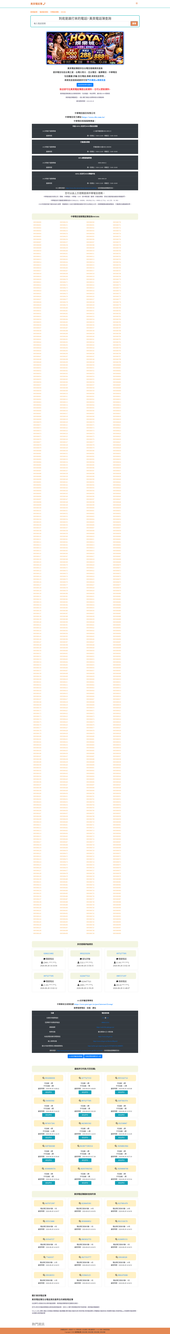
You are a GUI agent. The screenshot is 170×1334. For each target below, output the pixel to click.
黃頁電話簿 (36, 4)
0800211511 (105, 1022)
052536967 (122, 1123)
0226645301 (86, 1203)
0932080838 (50, 1078)
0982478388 (123, 1275)
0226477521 (85, 976)
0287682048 (50, 1146)
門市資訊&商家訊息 (96, 80)
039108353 (49, 1275)
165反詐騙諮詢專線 (75, 1056)
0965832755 (86, 1239)
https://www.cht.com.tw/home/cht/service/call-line (81, 188)
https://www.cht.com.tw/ (93, 117)
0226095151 (123, 1239)
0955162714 (123, 1078)
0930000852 (86, 1221)
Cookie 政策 (99, 1329)
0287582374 (123, 1101)
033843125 (86, 1275)
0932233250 (85, 953)
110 (103, 1018)
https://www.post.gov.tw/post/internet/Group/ (93, 1004)
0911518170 (123, 1221)
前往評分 (48, 1092)
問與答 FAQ (72, 1329)
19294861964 (122, 1146)
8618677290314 (86, 1146)
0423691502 (86, 1123)
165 (108, 1018)
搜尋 (134, 23)
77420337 (50, 1257)
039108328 (122, 1257)
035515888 (49, 1221)
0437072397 (50, 1203)
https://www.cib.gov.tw (105, 1036)
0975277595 (121, 953)
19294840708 (122, 1169)
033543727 (49, 1239)
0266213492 (49, 953)
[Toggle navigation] (137, 4)
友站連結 (84, 1329)
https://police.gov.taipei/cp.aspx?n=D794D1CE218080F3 (105, 1046)
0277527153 (86, 1078)
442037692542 (86, 1169)
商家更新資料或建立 (85, 85)
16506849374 (49, 1169)
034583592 (49, 1101)
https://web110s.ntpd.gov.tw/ (105, 1027)
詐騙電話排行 (64, 1329)
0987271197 (121, 976)
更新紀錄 (78, 1329)
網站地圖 (84, 1332)
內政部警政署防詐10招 (93, 1056)
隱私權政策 (91, 1329)
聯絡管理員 (106, 1329)
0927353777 (86, 1257)
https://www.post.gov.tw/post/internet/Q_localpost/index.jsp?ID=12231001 (80, 1050)
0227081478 (123, 1203)
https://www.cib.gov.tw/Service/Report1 (105, 1041)
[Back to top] (166, 1324)
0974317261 (50, 1123)
